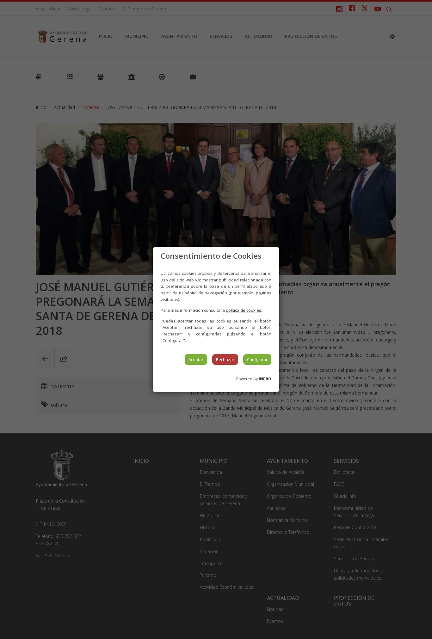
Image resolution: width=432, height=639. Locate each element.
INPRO (265, 379)
